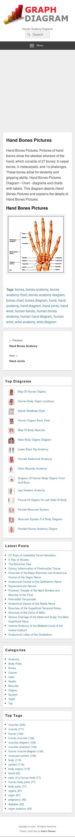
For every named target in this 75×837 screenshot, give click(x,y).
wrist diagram (46, 321)
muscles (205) (16, 725)
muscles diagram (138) (22, 742)
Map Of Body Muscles (31, 430)
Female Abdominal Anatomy (35, 459)
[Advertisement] (37, 89)
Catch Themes (48, 831)
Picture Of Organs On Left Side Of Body (42, 500)
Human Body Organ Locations (36, 401)
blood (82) (14, 773)
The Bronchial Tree (19, 564)
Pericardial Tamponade (22, 599)
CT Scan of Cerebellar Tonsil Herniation (32, 555)
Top (10, 703)
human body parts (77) (21, 782)
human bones (25, 310)
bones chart (15, 300)
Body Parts (15, 664)
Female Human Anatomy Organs (38, 529)
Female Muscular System (33, 509)
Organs (12, 690)
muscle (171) (16, 729)
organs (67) (15, 791)
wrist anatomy (25, 321)
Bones (12, 668)
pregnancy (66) (17, 799)
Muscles (13, 686)
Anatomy (13, 659)
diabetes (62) (16, 804)
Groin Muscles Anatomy (32, 468)
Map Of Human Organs (32, 391)
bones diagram (36, 300)
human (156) (15, 734)
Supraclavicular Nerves (22, 586)
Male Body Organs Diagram (34, 440)
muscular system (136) (22, 756)
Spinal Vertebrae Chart (31, 411)
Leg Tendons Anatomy (31, 490)
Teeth (11, 699)
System (13, 694)
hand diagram (30, 305)
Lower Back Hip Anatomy (33, 449)
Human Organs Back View (34, 420)
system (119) (16, 764)
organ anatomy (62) (20, 808)
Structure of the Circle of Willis (26, 612)
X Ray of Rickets (18, 560)
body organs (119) (19, 769)
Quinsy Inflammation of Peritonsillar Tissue (34, 568)
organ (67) (14, 795)
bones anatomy (37, 289)
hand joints (50, 305)
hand (52, 300)
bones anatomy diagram (46, 294)
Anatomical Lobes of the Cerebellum (30, 634)
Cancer (12, 672)
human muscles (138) (21, 738)
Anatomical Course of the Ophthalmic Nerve (34, 582)
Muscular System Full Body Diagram (40, 519)
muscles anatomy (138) (22, 747)
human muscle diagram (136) (25, 751)
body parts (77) (17, 786)
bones (19, 289)
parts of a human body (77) (24, 777)
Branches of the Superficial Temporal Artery (34, 608)
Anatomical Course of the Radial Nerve (31, 603)
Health (12, 681)
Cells (11, 677)
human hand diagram (36, 316)
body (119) (14, 760)
